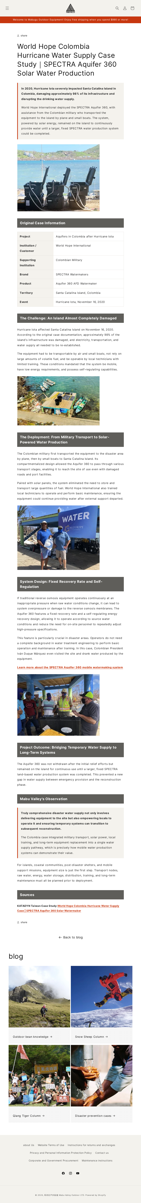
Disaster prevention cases (93, 1115)
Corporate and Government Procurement (53, 1160)
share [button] (24, 35)
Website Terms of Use (51, 1145)
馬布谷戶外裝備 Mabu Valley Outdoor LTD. (64, 1195)
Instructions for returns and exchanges (91, 1145)
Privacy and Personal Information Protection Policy (61, 1152)
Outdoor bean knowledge (30, 1036)
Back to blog (73, 937)
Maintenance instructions (97, 1160)
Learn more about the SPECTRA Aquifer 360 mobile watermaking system (70, 667)
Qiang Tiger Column (27, 1115)
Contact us (102, 1152)
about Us (28, 1145)
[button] (7, 8)
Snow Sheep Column (89, 1036)
